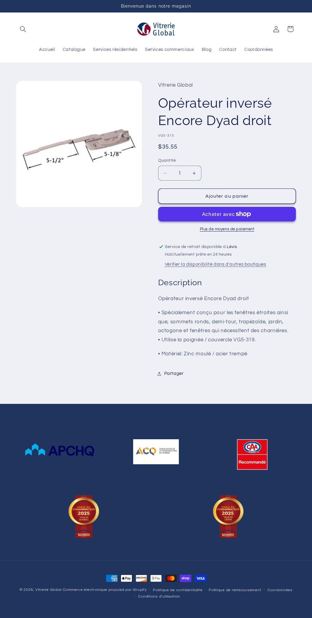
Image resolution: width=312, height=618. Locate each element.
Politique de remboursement (235, 590)
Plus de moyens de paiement (227, 229)
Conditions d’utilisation (159, 596)
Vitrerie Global (48, 589)
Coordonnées (280, 590)
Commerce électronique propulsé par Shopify (105, 589)
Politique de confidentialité (178, 590)
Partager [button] (174, 373)
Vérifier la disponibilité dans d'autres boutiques (215, 264)
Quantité (167, 160)
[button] (23, 29)
